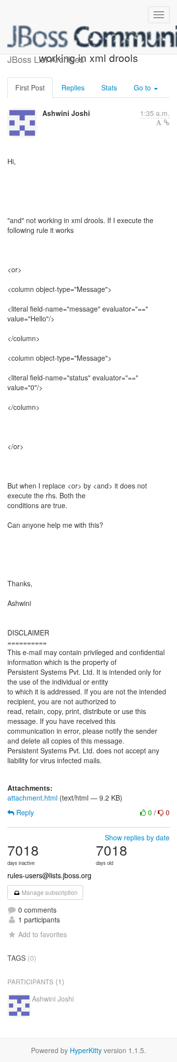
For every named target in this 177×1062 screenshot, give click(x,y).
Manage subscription (49, 892)
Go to (143, 87)
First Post (30, 87)
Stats (109, 87)
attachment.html (32, 798)
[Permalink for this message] (167, 122)
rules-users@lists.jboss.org (49, 875)
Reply (24, 812)
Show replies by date (137, 837)
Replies (73, 87)
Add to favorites (42, 934)
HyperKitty (86, 1050)
